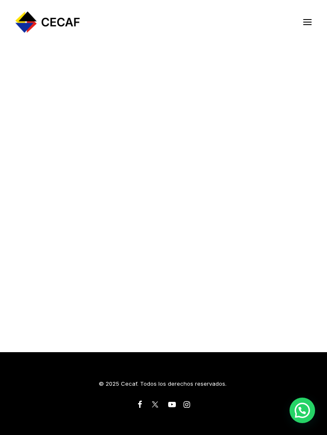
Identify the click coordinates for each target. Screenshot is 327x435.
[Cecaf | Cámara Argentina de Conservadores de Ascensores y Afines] (47, 22)
